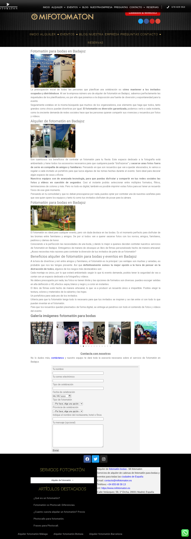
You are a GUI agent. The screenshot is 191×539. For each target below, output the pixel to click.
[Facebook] (146, 21)
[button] (34, 333)
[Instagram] (103, 459)
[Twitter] (140, 21)
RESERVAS (153, 7)
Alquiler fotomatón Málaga (33, 534)
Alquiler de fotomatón (61, 480)
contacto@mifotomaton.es (118, 480)
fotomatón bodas (118, 469)
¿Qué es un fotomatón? (47, 498)
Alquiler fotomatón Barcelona (105, 534)
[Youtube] (152, 21)
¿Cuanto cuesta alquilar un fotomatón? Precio (59, 511)
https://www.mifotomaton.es (115, 488)
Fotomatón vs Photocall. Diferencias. (54, 505)
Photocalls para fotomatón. (49, 518)
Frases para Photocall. (46, 525)
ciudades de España (132, 476)
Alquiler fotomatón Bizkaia (68, 534)
